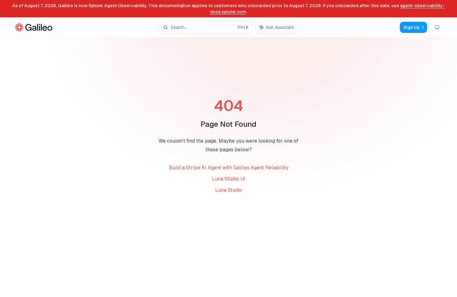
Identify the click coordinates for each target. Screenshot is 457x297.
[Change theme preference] (437, 27)
